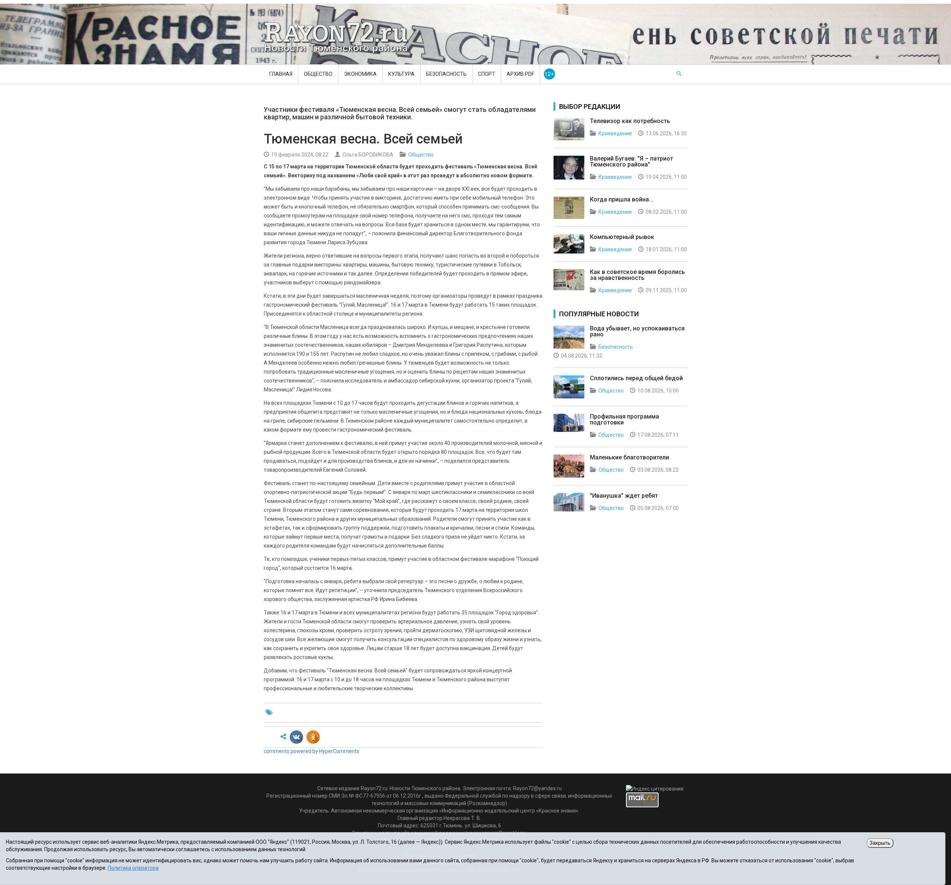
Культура (401, 74)
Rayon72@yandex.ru (537, 788)
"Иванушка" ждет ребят (624, 495)
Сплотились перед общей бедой (636, 378)
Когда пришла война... (621, 199)
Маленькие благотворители (629, 457)
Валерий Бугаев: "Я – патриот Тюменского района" (631, 161)
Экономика (360, 74)
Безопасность (446, 74)
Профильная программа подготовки (624, 419)
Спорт (486, 74)
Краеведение (615, 133)
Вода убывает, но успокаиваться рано (637, 331)
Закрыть (880, 843)
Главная (280, 74)
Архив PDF (520, 74)
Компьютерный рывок (622, 236)
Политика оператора (133, 868)
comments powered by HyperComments (311, 751)
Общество (318, 74)
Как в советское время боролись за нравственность (637, 274)
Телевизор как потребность (630, 121)
